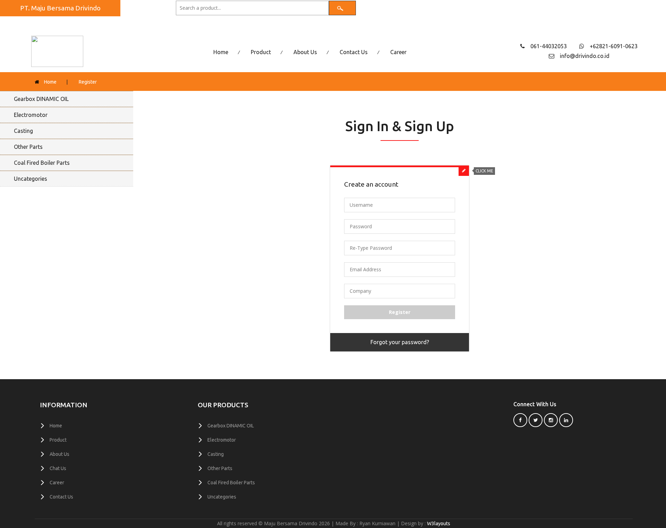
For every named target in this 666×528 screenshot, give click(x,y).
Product (261, 52)
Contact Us (354, 52)
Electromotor (31, 115)
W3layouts (438, 523)
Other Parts (28, 147)
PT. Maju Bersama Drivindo (60, 8)
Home (220, 52)
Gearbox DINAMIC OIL (41, 99)
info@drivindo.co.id (584, 56)
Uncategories (30, 179)
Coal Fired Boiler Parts (42, 163)
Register (88, 82)
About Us (305, 52)
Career (398, 52)
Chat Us (58, 468)
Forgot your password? (399, 342)
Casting (23, 131)
